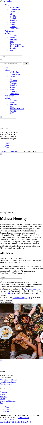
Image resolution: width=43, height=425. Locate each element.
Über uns (13, 35)
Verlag (7, 33)
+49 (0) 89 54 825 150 (8, 380)
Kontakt (13, 48)
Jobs (11, 50)
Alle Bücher (14, 7)
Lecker (12, 12)
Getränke (13, 27)
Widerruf (10, 293)
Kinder (12, 22)
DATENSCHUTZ (7, 420)
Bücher (7, 5)
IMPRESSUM (23, 418)
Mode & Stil (14, 29)
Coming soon (15, 9)
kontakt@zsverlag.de (8, 382)
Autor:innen (9, 31)
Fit (11, 14)
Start (6, 68)
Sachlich (13, 24)
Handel (12, 37)
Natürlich (13, 20)
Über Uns (3, 392)
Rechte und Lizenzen (8, 401)
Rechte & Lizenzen (17, 46)
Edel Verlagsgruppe (7, 384)
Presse (12, 42)
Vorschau (13, 40)
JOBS (12, 113)
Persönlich (13, 18)
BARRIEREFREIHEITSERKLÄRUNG (16, 422)
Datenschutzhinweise (32, 289)
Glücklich (13, 16)
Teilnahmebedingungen (21, 298)
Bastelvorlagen (15, 44)
